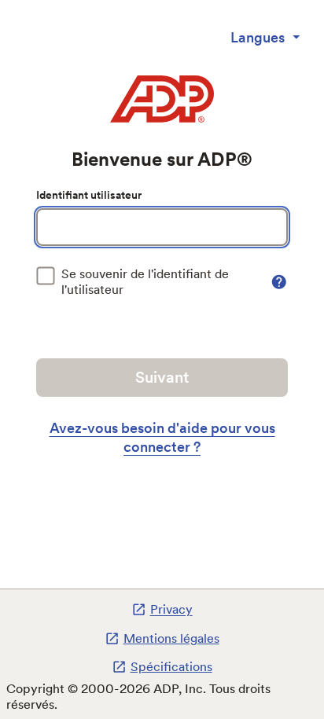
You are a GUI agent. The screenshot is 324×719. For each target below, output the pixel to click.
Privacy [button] (171, 610)
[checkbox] (151, 282)
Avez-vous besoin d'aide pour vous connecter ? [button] (162, 437)
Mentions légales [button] (171, 638)
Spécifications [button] (171, 666)
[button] (279, 282)
